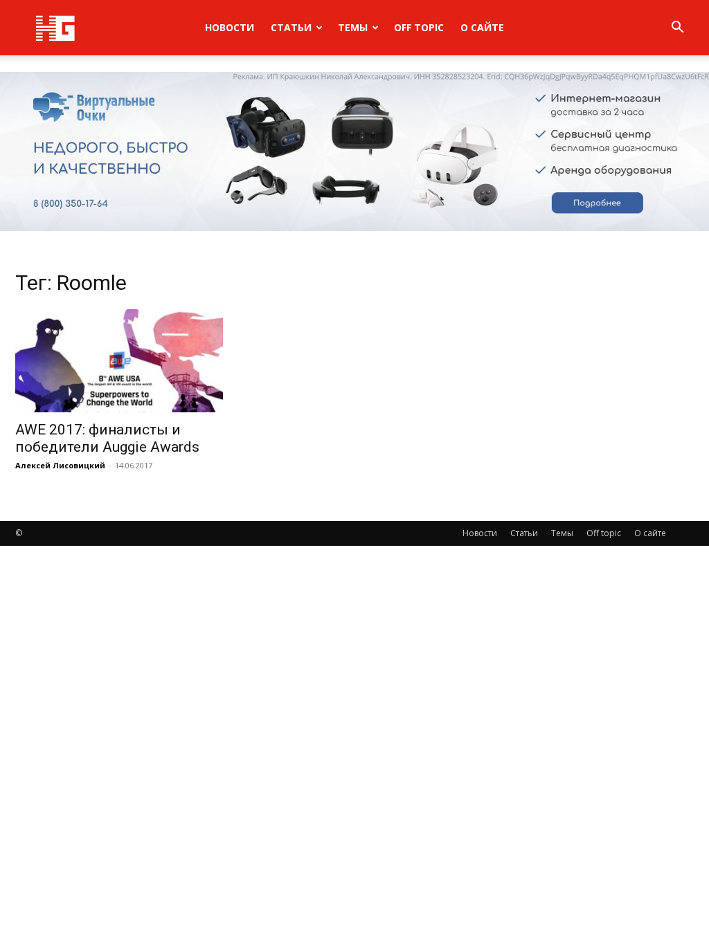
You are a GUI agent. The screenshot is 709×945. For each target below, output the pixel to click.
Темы (353, 27)
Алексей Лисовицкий (60, 465)
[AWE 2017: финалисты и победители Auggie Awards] (119, 360)
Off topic (419, 27)
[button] (677, 28)
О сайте (482, 27)
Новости (229, 27)
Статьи (291, 27)
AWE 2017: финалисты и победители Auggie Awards (107, 438)
